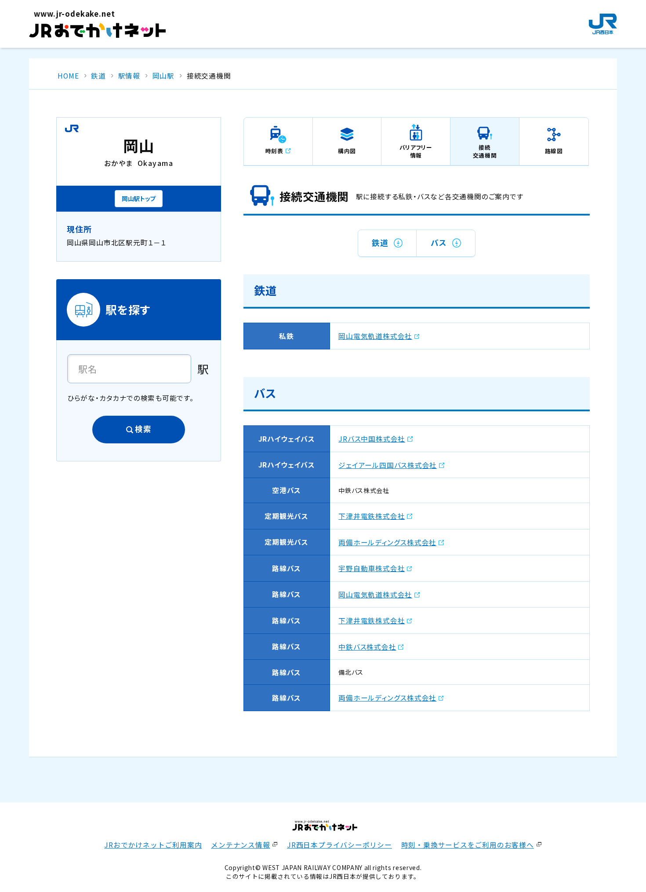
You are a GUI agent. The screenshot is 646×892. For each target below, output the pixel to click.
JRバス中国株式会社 (371, 439)
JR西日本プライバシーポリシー (339, 845)
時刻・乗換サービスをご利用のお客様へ (467, 845)
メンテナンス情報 (240, 845)
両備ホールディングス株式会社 (387, 542)
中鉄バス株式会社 (367, 647)
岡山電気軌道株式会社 (375, 336)
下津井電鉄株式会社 (371, 516)
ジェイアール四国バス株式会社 (387, 465)
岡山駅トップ (139, 198)
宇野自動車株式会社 (371, 568)
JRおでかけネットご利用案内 (153, 845)
